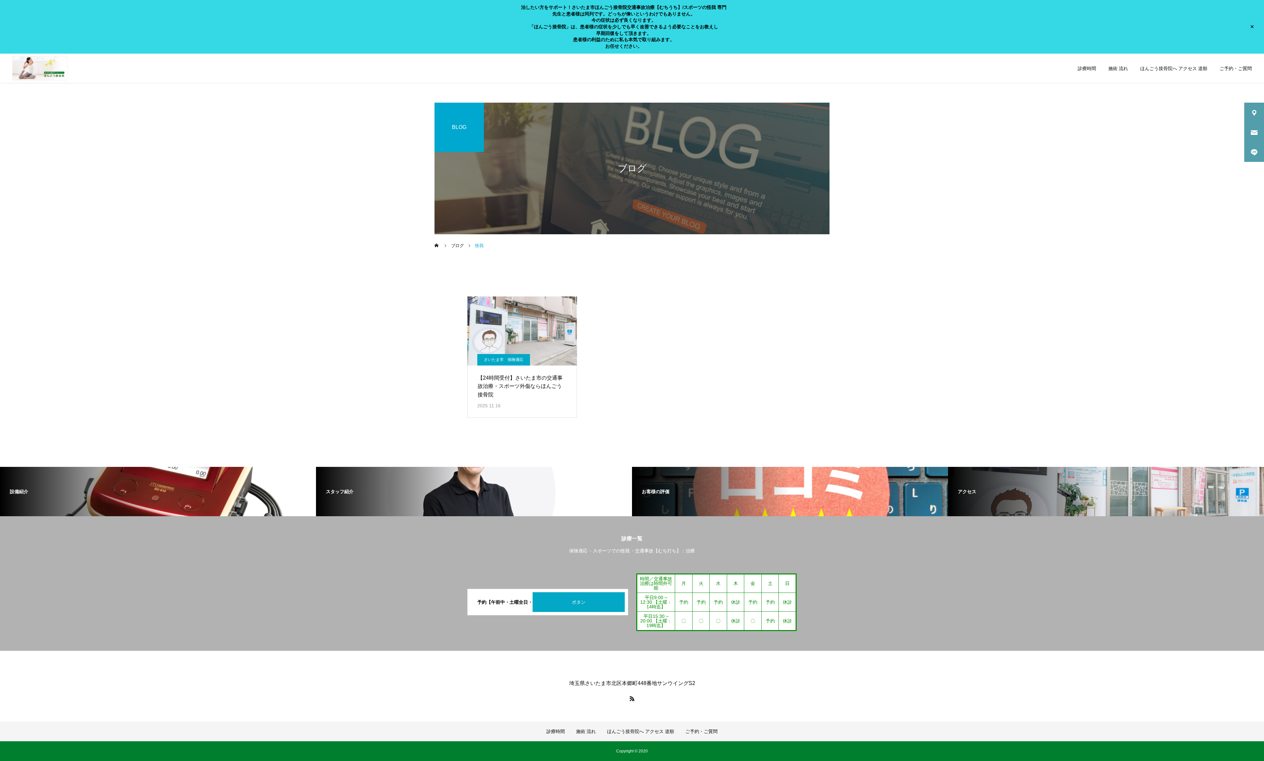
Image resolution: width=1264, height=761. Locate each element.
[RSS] (632, 698)
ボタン (579, 602)
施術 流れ (1118, 68)
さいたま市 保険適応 (503, 359)
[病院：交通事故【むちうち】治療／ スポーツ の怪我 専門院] (39, 68)
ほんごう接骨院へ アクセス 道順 (1173, 68)
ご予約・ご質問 (1236, 68)
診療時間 (1087, 68)
